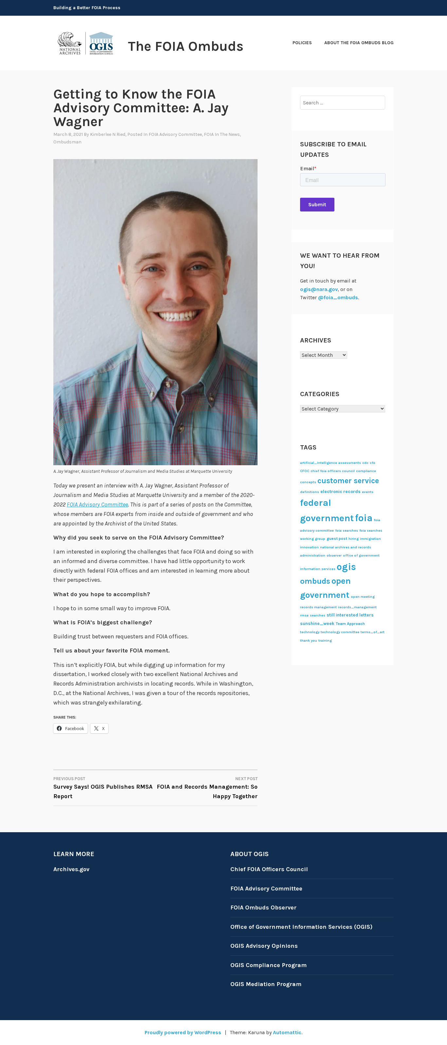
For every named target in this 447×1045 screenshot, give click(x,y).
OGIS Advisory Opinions (264, 945)
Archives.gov (71, 869)
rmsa (304, 615)
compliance (366, 471)
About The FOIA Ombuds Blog (359, 43)
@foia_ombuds (338, 297)
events (367, 492)
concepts (308, 482)
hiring (354, 539)
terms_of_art (372, 632)
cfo (372, 463)
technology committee (340, 632)
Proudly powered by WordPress (183, 1032)
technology (309, 632)
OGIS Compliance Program (268, 965)
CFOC (304, 471)
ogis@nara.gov (319, 289)
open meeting (363, 597)
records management (318, 607)
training (325, 640)
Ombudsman (67, 142)
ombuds (315, 581)
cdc (365, 463)
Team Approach (350, 623)
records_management (357, 607)
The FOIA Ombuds (185, 46)
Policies (302, 43)
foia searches (346, 530)
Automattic (287, 1032)
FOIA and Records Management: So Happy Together (207, 788)
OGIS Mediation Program (265, 984)
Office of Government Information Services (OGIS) (301, 926)
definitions (309, 492)
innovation (309, 547)
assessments (349, 463)
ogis (346, 566)
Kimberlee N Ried (107, 134)
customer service (348, 480)
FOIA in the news (222, 134)
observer (334, 555)
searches (317, 615)
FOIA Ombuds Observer (263, 907)
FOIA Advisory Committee (175, 134)
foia (363, 517)
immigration (370, 539)
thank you (308, 640)
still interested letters (350, 614)
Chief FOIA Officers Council (269, 869)
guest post (337, 538)
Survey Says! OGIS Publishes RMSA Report (102, 788)
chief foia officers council (333, 471)
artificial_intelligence (318, 463)
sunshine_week (317, 623)
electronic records (340, 491)
